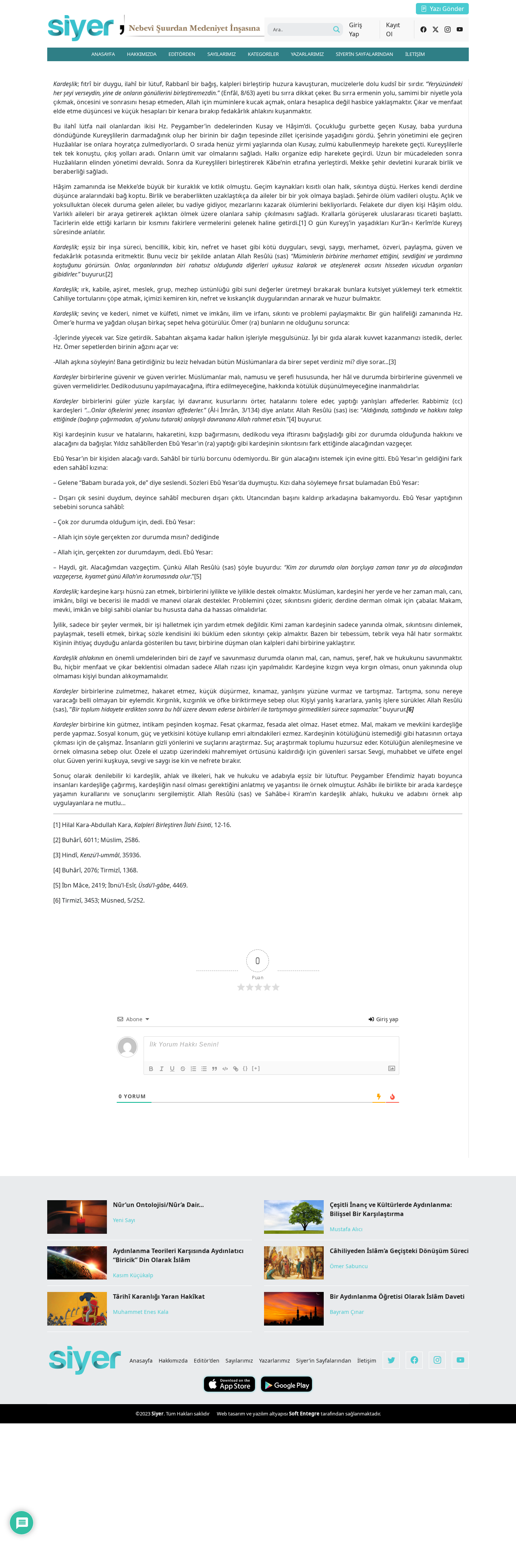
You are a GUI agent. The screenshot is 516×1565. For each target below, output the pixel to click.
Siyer (157, 1413)
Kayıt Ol (393, 29)
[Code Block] (225, 1068)
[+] (256, 1068)
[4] (292, 419)
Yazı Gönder (447, 9)
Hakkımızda (173, 1360)
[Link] (235, 1068)
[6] (56, 900)
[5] (197, 576)
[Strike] (183, 1068)
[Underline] (172, 1068)
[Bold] (151, 1068)
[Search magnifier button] (336, 29)
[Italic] (161, 1068)
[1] (302, 223)
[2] (109, 274)
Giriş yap (387, 1019)
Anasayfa (141, 1360)
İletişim (366, 1360)
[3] (392, 362)
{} (245, 1068)
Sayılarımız (239, 1360)
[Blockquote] (214, 1068)
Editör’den (206, 1360)
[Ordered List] (193, 1068)
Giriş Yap (355, 29)
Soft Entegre (305, 1413)
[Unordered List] (204, 1068)
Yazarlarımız (274, 1360)
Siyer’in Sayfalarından (323, 1360)
